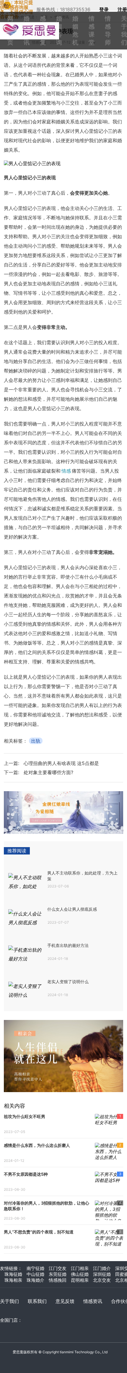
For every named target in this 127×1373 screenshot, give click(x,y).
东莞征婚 (57, 1274)
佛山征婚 (80, 1274)
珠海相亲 (13, 1280)
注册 (122, 9)
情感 (66, 471)
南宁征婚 (35, 1268)
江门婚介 (102, 1268)
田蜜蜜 (32, 24)
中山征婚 (35, 1274)
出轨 (35, 741)
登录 (104, 9)
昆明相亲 (80, 1280)
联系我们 (37, 1301)
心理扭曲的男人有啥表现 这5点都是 (61, 763)
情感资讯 (92, 1301)
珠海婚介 (35, 1280)
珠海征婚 (13, 1274)
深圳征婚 (102, 1274)
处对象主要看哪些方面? (48, 772)
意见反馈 (65, 1301)
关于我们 (9, 1301)
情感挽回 (57, 1280)
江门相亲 (80, 1268)
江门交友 (57, 1268)
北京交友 (102, 1280)
